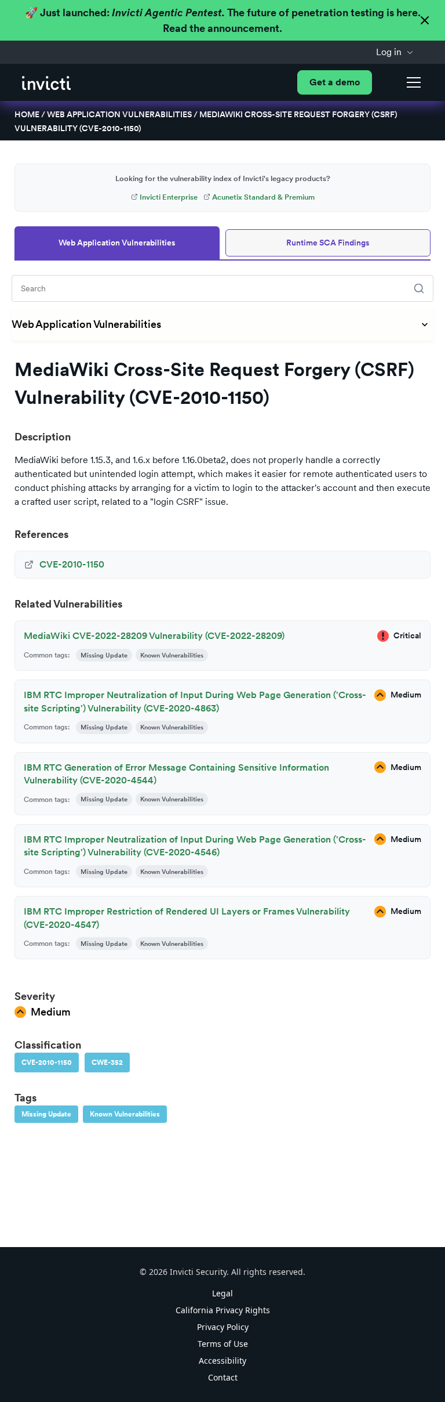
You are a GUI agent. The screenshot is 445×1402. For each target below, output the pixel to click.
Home (26, 114)
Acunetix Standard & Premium (263, 197)
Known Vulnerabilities (125, 1114)
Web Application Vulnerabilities (119, 114)
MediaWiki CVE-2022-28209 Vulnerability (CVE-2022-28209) (154, 635)
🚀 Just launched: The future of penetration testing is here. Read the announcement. (223, 20)
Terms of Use (223, 1343)
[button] (395, 52)
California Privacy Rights (223, 1310)
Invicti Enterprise (169, 197)
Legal (222, 1293)
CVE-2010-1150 (46, 1062)
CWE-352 (107, 1062)
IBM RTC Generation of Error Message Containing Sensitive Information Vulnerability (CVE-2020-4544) (176, 774)
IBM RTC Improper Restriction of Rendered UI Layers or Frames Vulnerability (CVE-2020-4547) (187, 918)
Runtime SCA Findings (328, 242)
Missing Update (46, 1114)
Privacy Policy (223, 1326)
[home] (46, 82)
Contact (223, 1377)
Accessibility (222, 1360)
